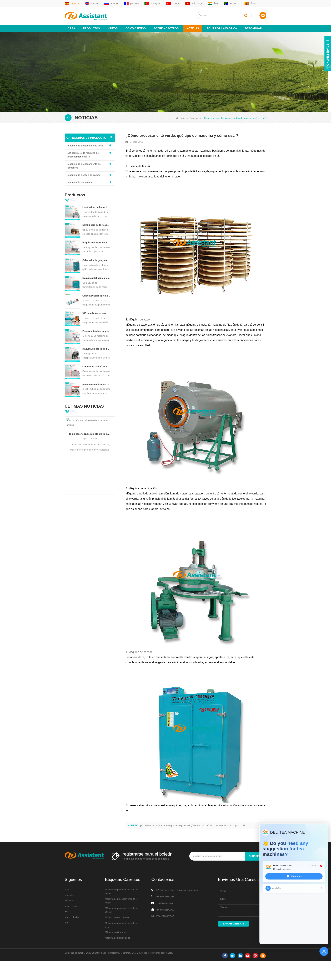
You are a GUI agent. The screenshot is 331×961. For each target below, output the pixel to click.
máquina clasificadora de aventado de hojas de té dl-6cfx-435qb (96, 384)
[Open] (327, 53)
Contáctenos (136, 28)
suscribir (255, 856)
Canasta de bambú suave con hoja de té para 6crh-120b (96, 366)
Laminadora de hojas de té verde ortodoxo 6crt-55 (96, 207)
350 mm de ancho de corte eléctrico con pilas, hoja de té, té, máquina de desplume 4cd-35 (96, 313)
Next (114, 450)
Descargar (253, 28)
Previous (66, 450)
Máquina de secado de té (117, 917)
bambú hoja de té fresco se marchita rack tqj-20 (96, 225)
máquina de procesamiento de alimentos (84, 165)
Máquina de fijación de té (117, 938)
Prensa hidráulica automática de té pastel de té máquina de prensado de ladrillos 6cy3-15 (96, 331)
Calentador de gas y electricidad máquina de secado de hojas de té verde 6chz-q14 (96, 260)
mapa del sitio (72, 917)
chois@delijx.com (164, 903)
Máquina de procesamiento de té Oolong (121, 910)
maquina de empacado (80, 182)
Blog (67, 911)
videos (113, 28)
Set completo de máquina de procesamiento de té (83, 154)
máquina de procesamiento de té (85, 145)
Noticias (193, 28)
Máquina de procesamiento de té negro (121, 901)
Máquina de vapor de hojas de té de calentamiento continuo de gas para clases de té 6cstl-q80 (96, 242)
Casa (71, 28)
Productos (91, 28)
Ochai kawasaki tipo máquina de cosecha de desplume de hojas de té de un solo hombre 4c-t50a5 (96, 295)
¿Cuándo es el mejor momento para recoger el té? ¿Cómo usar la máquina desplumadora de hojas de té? (192, 825)
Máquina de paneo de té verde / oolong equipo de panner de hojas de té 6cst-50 (96, 348)
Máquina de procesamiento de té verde (121, 891)
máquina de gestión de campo (84, 174)
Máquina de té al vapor (116, 932)
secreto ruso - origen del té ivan (111, 429)
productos (69, 895)
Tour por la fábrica (222, 28)
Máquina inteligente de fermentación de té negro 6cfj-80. (96, 278)
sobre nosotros (166, 28)
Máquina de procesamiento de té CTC (121, 925)
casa (67, 889)
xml (66, 922)
